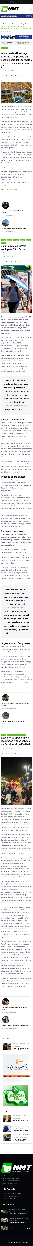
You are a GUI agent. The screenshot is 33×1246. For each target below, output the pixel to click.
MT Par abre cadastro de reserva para (14, 228)
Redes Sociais (16, 1118)
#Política (28, 240)
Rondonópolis (12, 1211)
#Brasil (3, 240)
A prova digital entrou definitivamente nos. (19, 1140)
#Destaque (9, 240)
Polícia (28, 1043)
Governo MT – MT (12, 189)
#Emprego (22, 240)
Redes (14, 1046)
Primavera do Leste (18, 1137)
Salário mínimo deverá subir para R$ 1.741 (15, 1025)
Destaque (15, 1043)
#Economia (16, 240)
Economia (20, 1218)
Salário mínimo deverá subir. (17, 1222)
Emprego (26, 1218)
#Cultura (4, 734)
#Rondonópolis (22, 734)
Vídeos (18, 1046)
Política (11, 1220)
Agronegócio (16, 1126)
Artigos (15, 1115)
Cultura (11, 1227)
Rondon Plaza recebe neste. (17, 1214)
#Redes (15, 734)
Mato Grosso (21, 1043)
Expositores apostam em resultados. (20, 1229)
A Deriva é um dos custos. (21, 1130)
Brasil (10, 1218)
